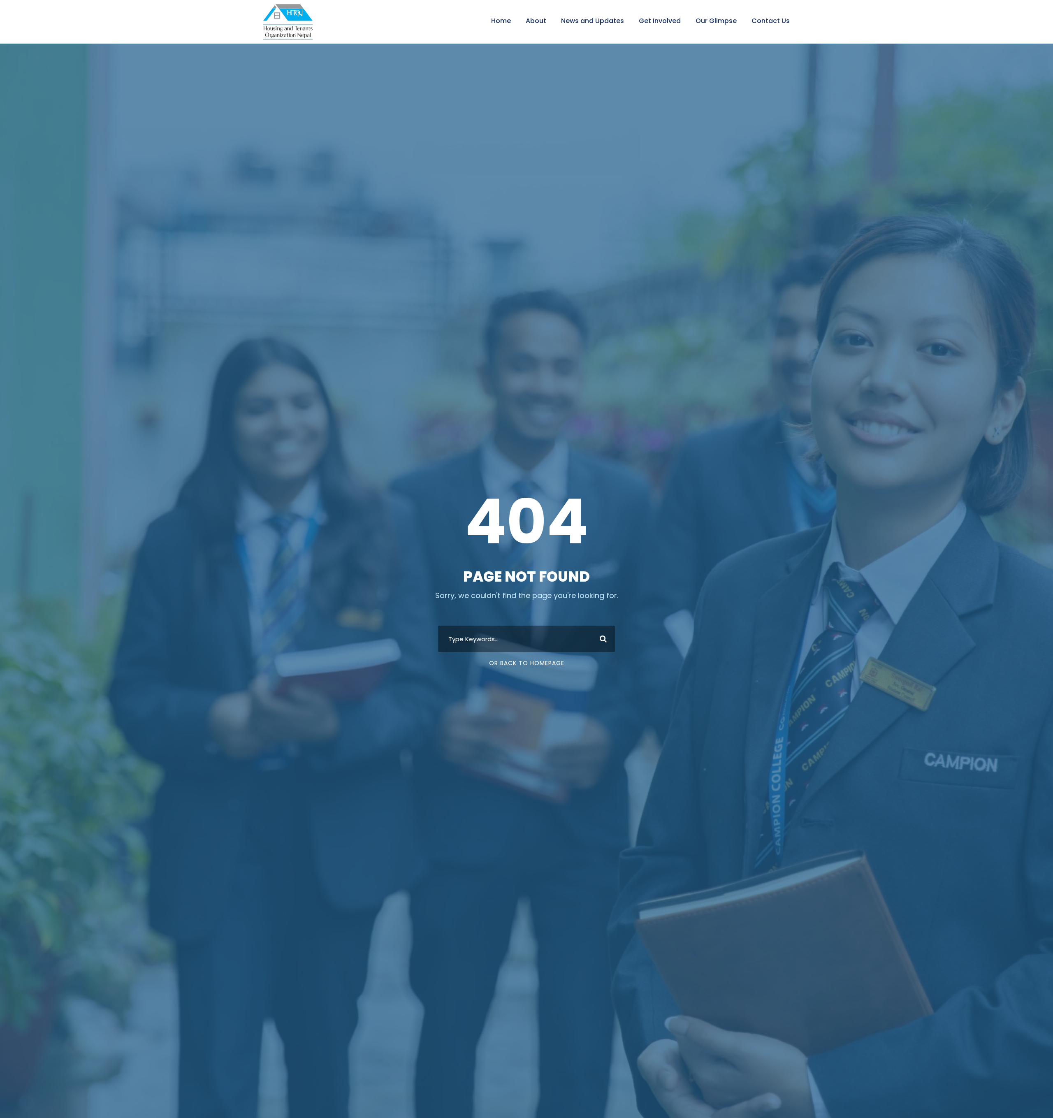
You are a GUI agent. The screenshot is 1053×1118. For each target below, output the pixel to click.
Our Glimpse (716, 21)
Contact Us (770, 21)
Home (501, 21)
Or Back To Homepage (526, 663)
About (536, 21)
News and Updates (592, 21)
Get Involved (660, 21)
